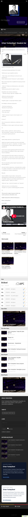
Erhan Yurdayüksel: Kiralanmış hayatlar (20, 32)
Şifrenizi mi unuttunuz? (6, 432)
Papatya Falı (10, 337)
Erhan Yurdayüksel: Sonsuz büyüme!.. (16, 363)
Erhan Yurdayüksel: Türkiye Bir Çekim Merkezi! (16, 332)
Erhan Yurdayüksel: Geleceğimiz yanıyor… (7, 267)
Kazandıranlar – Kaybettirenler (14, 343)
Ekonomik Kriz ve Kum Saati (9, 390)
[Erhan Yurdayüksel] (14, 10)
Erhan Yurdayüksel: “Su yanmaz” (14, 454)
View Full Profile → (6, 477)
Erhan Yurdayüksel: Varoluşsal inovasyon (17, 349)
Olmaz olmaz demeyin (6, 233)
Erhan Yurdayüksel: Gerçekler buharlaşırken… (7, 252)
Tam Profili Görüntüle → (7, 500)
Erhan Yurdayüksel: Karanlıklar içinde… (20, 234)
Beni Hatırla (10, 429)
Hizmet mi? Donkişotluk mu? (9, 324)
